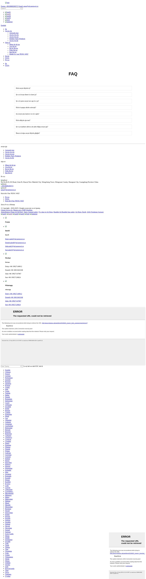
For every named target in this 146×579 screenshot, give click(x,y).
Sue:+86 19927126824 (13, 305)
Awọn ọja (8, 31)
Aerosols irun (13, 33)
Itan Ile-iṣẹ (12, 52)
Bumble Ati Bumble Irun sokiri (64, 212)
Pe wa (7, 60)
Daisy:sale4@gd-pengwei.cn (15, 239)
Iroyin (7, 56)
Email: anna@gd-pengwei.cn (28, 6)
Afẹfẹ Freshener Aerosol (95, 212)
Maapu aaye (17, 210)
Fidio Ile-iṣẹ (13, 50)
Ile (6, 29)
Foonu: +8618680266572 (9, 6)
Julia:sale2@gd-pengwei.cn (14, 246)
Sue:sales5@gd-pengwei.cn (14, 250)
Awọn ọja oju (14, 35)
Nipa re (7, 42)
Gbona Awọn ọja (6, 210)
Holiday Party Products (17, 39)
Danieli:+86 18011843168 (14, 297)
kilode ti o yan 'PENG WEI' (18, 54)
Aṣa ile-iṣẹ (12, 46)
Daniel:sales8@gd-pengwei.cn (15, 243)
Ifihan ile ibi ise (14, 44)
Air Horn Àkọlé (80, 212)
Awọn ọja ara (13, 37)
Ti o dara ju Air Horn (45, 212)
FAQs (7, 58)
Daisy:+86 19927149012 (13, 294)
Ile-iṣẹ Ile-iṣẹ (13, 48)
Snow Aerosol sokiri (31, 212)
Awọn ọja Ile (13, 41)
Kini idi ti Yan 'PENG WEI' (14, 201)
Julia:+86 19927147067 (13, 301)
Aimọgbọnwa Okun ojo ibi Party (12, 212)
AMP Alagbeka (27, 210)
